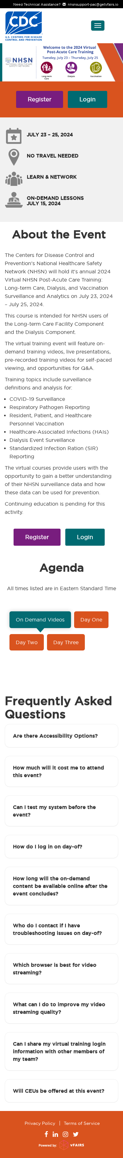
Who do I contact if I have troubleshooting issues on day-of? (57, 929)
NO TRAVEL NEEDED (53, 155)
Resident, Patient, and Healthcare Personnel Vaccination (50, 419)
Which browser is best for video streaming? (55, 968)
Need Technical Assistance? (65, 4)
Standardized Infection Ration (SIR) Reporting (53, 452)
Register (39, 99)
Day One (91, 619)
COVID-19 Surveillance (37, 399)
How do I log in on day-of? (47, 846)
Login (87, 99)
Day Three (66, 642)
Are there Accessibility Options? (55, 736)
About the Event (59, 234)
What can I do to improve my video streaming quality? (59, 1008)
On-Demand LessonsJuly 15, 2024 (55, 200)
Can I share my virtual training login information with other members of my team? (59, 1051)
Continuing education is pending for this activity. (55, 508)
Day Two (27, 642)
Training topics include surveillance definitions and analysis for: (48, 383)
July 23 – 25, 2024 (50, 134)
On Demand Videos (40, 619)
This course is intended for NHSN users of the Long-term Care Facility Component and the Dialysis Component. (56, 324)
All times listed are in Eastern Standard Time (61, 588)
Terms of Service (82, 1123)
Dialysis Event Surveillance (42, 440)
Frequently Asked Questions (58, 707)
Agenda (61, 567)
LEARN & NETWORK (52, 177)
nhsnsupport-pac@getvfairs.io (92, 4)
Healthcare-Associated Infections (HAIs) (59, 432)
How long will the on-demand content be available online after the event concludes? (60, 886)
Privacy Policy (40, 1123)
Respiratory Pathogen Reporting (49, 407)
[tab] (61, 735)
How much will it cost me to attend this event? (58, 771)
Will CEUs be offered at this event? (58, 1091)
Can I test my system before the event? (54, 810)
